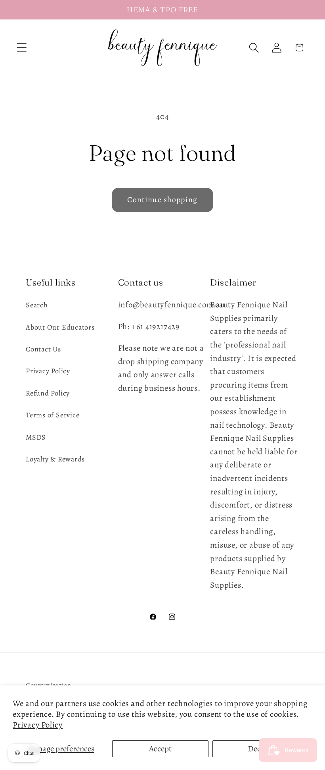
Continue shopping (162, 199)
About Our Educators (60, 327)
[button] (21, 47)
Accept (160, 748)
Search (37, 305)
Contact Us (43, 349)
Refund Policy (48, 393)
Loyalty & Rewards (55, 459)
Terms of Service (52, 415)
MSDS (36, 437)
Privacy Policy (38, 724)
